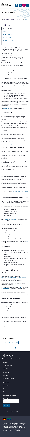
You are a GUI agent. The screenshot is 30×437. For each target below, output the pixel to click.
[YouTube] (17, 412)
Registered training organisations (11, 29)
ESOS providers (6, 32)
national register (7, 108)
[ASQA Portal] (20, 5)
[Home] (5, 5)
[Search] (16, 5)
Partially (11, 342)
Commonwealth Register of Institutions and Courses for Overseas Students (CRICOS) (13, 278)
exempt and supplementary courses (20, 191)
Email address (5, 398)
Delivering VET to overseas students (11, 38)
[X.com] (7, 412)
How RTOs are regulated (9, 41)
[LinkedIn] (12, 412)
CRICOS (20, 287)
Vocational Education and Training (11, 35)
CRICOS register (10, 144)
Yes (5, 342)
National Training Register (10, 219)
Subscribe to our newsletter (9, 44)
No (17, 342)
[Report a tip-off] (24, 5)
